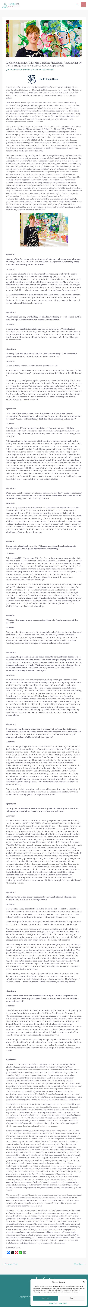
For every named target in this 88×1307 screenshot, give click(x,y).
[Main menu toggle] (83, 4)
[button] (84, 1282)
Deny (72, 1298)
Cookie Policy (53, 1303)
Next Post (80, 1264)
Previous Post (10, 1264)
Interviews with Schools (19, 69)
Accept (45, 1298)
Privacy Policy (63, 1303)
